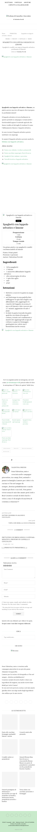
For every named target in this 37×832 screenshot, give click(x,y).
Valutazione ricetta (9, 563)
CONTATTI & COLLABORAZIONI (19, 5)
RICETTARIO (9, 2)
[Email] (25, 8)
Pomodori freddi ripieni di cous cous (27, 402)
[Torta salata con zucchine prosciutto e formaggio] (27, 779)
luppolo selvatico (6, 448)
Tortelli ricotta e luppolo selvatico (16, 159)
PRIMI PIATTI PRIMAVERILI (27, 448)
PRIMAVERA (13, 33)
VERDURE (30, 38)
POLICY (4, 822)
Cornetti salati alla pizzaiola (26, 733)
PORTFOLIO (18, 2)
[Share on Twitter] (20, 460)
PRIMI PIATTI (14, 38)
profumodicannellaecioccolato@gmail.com (18, 825)
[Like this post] (15, 460)
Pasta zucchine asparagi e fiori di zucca (17, 153)
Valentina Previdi (21, 52)
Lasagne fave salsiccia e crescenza (16, 402)
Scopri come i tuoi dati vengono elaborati (16, 623)
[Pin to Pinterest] (23, 460)
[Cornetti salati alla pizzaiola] (27, 722)
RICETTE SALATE (22, 38)
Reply (33, 537)
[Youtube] (22, 8)
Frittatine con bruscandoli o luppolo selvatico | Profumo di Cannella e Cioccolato (18, 539)
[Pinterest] (19, 8)
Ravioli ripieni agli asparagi (16, 421)
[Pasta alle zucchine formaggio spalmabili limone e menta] (10, 722)
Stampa (18, 220)
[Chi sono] (18, 657)
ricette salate (6, 451)
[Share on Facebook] (18, 460)
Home (3, 33)
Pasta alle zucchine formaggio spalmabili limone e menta (8, 734)
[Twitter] (14, 8)
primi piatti (16, 448)
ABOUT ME (27, 2)
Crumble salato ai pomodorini (7, 758)
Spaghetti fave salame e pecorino (15, 156)
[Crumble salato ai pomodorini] (10, 747)
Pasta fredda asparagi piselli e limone (6, 422)
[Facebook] (11, 8)
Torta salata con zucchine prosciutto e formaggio (27, 791)
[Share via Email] (25, 460)
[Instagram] (17, 8)
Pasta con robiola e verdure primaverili (17, 150)
